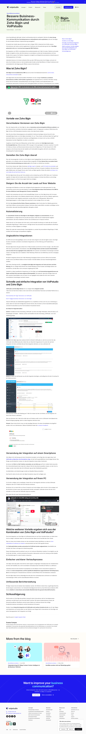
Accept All (78, 729)
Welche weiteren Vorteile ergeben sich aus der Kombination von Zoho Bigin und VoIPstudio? (70, 48)
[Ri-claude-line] (7, 723)
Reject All (71, 729)
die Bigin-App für (32, 166)
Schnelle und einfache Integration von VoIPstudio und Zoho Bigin (70, 43)
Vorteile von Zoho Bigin (68, 41)
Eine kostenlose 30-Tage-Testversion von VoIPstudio (19, 295)
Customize (63, 729)
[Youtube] (15, 716)
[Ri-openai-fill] (11, 723)
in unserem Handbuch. (43, 425)
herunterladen (52, 166)
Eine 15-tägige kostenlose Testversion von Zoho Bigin (19, 298)
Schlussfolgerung (66, 51)
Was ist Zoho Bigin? (67, 39)
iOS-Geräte (46, 166)
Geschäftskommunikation (13, 13)
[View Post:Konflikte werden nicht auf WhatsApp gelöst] (62, 652)
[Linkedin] (7, 716)
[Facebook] (10, 716)
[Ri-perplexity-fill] (14, 723)
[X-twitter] (12, 716)
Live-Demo (56, 2)
